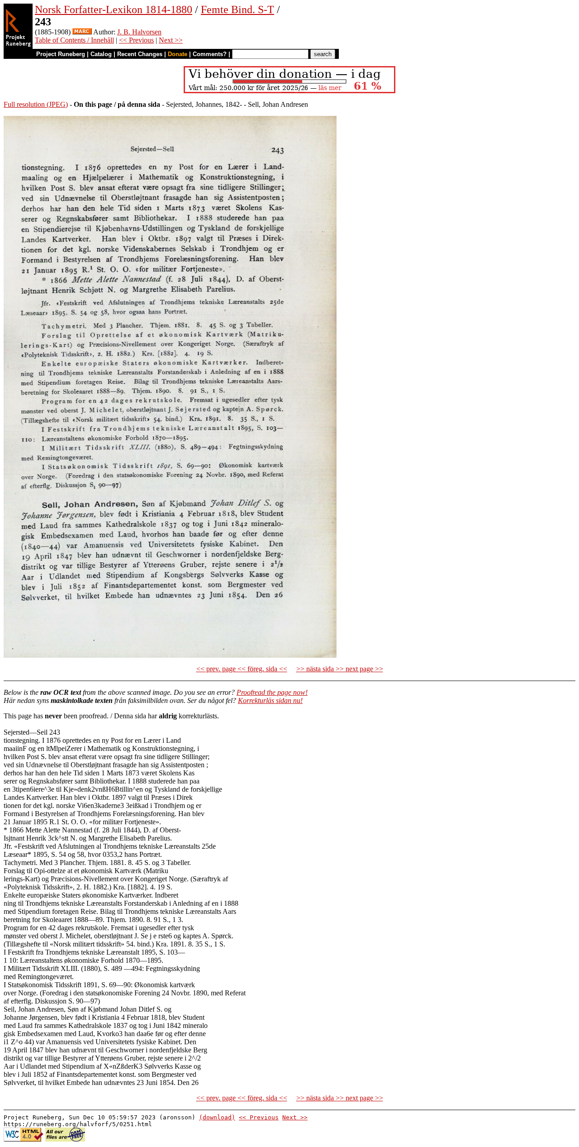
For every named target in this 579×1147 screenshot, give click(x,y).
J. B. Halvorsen (139, 32)
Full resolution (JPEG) (36, 104)
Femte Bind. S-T (237, 9)
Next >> (171, 40)
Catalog (101, 54)
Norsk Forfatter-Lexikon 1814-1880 (113, 9)
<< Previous (136, 40)
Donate (177, 54)
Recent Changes (139, 54)
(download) (217, 1117)
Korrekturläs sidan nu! (270, 700)
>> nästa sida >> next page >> (339, 669)
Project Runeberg (60, 54)
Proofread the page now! (272, 692)
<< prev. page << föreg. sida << (241, 669)
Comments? (210, 54)
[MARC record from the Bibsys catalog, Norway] (82, 32)
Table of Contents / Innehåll (74, 40)
